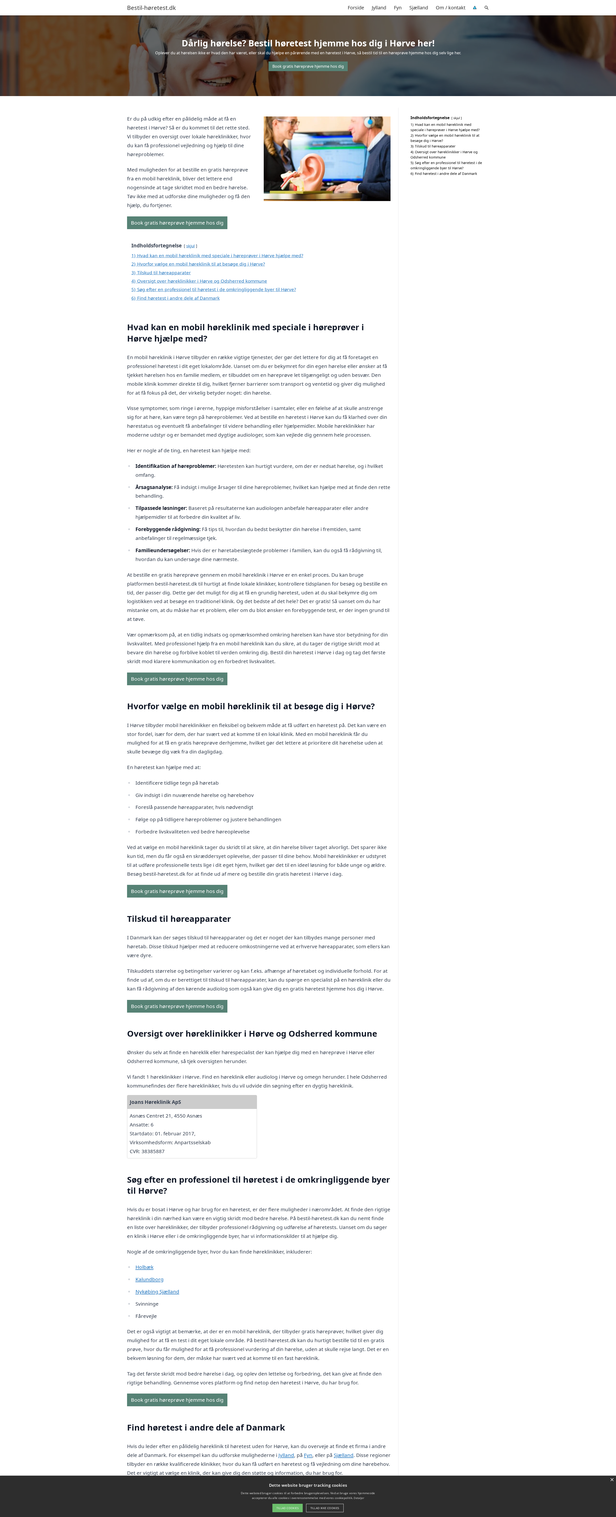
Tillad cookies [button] (287, 1508)
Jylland (379, 7)
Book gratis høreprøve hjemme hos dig (308, 66)
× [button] (612, 1480)
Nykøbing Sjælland (157, 1291)
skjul (190, 246)
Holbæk (144, 1267)
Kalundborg (149, 1279)
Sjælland (418, 7)
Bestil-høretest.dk (151, 8)
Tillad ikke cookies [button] (324, 1508)
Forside (356, 7)
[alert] (308, 1496)
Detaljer (359, 1498)
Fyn (398, 7)
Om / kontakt (450, 7)
